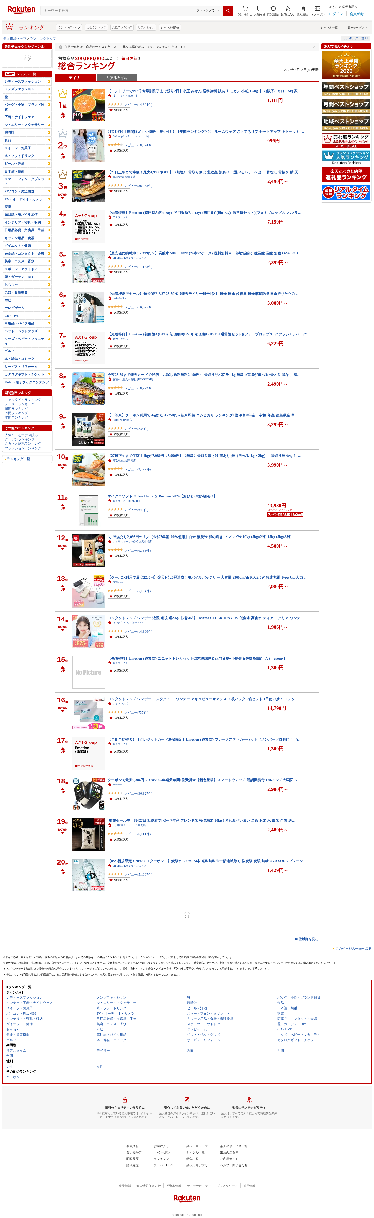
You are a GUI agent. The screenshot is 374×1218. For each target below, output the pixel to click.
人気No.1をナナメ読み (21, 444)
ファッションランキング (23, 457)
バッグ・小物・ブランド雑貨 (24, 116)
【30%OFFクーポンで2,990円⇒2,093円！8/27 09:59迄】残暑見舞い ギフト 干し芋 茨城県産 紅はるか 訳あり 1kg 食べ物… (205, 1104)
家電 (8, 216)
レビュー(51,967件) (138, 880)
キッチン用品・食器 (19, 247)
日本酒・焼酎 (14, 180)
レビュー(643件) (136, 515)
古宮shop (118, 582)
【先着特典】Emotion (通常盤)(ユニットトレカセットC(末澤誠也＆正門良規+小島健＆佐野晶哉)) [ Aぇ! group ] (196, 658)
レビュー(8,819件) (137, 1204)
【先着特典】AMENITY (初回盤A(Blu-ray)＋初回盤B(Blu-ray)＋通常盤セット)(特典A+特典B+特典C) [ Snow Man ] (199, 1064)
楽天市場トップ (14, 39)
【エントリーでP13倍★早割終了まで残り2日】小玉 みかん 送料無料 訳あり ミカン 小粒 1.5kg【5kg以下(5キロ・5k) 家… (204, 91)
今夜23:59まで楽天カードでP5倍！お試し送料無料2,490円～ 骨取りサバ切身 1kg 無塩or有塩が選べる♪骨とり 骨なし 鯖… (204, 375)
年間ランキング (16, 426)
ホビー (10, 59)
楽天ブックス (120, 217)
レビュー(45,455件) (138, 1163)
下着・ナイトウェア (19, 126)
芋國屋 (116, 1108)
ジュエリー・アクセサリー (24, 134)
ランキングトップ (69, 27)
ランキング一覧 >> (356, 38)
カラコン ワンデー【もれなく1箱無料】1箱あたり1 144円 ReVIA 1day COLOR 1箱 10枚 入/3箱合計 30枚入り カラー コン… (206, 1023)
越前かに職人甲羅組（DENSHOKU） (133, 379)
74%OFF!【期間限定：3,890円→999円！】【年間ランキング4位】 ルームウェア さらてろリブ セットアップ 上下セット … (206, 131)
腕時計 (10, 141)
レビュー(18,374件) (138, 150)
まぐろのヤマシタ (123, 906)
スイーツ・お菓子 (18, 67)
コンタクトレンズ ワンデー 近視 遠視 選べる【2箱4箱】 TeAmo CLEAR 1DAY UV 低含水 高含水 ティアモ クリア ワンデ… (206, 618)
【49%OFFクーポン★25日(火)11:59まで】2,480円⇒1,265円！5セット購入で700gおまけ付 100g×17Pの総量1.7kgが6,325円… (206, 901)
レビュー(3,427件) (137, 474)
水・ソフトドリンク (19, 165)
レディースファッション (23, 54)
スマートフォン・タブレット (24, 190)
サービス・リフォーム (21, 375)
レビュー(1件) (134, 1082)
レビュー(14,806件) (138, 636)
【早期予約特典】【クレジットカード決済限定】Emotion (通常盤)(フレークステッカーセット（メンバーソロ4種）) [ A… (205, 739)
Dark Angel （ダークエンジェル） (131, 136)
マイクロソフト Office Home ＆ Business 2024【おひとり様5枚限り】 (162, 496)
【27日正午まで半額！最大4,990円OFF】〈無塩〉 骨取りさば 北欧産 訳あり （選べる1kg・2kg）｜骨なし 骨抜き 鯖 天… (205, 172)
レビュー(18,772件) (138, 393)
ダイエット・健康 (18, 72)
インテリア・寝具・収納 (23, 231)
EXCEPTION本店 (122, 419)
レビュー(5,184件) (137, 596)
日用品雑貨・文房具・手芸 (24, 63)
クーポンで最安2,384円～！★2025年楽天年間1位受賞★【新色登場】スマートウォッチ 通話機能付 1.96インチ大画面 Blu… (205, 780)
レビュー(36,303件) (138, 1123)
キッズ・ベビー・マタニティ (24, 350)
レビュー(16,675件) (138, 312)
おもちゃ (11, 293)
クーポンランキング (20, 448)
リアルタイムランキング (23, 409)
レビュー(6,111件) (137, 839)
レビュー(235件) (136, 434)
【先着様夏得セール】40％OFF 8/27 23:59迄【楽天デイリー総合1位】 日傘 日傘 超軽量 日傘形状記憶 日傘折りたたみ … (204, 294)
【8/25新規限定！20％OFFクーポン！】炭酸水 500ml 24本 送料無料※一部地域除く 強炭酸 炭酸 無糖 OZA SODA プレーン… (207, 861)
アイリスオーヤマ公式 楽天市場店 (132, 541)
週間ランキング (16, 418)
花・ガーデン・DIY (19, 285)
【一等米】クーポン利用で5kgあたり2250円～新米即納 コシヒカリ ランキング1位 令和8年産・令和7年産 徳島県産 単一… (205, 415)
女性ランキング (122, 27)
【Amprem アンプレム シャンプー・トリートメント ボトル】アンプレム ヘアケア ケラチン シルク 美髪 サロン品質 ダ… (204, 982)
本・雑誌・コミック (19, 368)
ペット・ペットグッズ (21, 340)
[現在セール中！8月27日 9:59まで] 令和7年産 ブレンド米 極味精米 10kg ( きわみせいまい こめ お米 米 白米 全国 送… (201, 820)
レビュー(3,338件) (137, 920)
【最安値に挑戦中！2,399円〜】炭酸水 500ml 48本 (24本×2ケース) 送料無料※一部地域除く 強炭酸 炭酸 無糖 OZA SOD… (204, 253)
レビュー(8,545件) (137, 961)
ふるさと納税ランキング (23, 452)
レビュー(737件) (136, 717)
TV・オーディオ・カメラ (23, 208)
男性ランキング (96, 27)
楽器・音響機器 (16, 301)
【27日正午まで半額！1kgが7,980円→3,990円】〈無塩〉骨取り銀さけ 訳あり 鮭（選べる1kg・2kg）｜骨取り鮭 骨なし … (204, 456)
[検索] (228, 11)
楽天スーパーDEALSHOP (127, 501)
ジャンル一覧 (329, 27)
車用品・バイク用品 (19, 332)
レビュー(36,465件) (138, 191)
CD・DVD (12, 324)
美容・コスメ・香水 (19, 270)
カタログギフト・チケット (24, 383)
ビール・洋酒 (14, 172)
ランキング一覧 (18, 468)
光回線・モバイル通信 (21, 223)
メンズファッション (19, 98)
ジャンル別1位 (170, 27)
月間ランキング (16, 422)
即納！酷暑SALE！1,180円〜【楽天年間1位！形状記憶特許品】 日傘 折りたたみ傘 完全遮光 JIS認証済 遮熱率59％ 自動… (205, 1145)
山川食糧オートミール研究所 (129, 825)
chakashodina (119, 298)
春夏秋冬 (118, 1149)
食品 (8, 149)
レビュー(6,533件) (137, 555)
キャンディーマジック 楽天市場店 (133, 1027)
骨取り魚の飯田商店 (124, 176)
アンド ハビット (122, 987)
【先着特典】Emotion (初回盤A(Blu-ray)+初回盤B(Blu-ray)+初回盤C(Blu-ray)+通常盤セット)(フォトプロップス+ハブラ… (204, 213)
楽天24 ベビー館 (122, 946)
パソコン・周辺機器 (19, 200)
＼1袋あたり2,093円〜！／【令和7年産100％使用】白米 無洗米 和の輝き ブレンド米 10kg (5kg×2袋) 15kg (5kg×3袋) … (202, 537)
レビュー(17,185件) (138, 272)
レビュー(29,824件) (138, 1042)
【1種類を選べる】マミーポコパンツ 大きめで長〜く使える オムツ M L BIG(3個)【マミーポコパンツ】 (190, 942)
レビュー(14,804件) (138, 110)
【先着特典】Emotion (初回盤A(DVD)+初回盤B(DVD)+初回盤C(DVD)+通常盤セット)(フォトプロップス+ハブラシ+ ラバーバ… (209, 334)
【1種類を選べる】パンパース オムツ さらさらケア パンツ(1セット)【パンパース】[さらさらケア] (186, 1185)
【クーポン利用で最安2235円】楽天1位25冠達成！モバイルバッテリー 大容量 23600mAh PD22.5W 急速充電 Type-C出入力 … (208, 577)
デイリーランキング (20, 413)
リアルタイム (146, 27)
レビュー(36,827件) (138, 799)
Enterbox (117, 784)
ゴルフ (10, 360)
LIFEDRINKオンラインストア (129, 257)
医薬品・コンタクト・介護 (24, 262)
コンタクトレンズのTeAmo (128, 622)
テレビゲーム (14, 317)
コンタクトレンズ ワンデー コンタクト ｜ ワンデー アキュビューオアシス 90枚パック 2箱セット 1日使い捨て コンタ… (203, 699)
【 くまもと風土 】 (125, 95)
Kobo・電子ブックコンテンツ (27, 391)
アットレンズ (120, 703)
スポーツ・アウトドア (21, 278)
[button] (259, 11)
